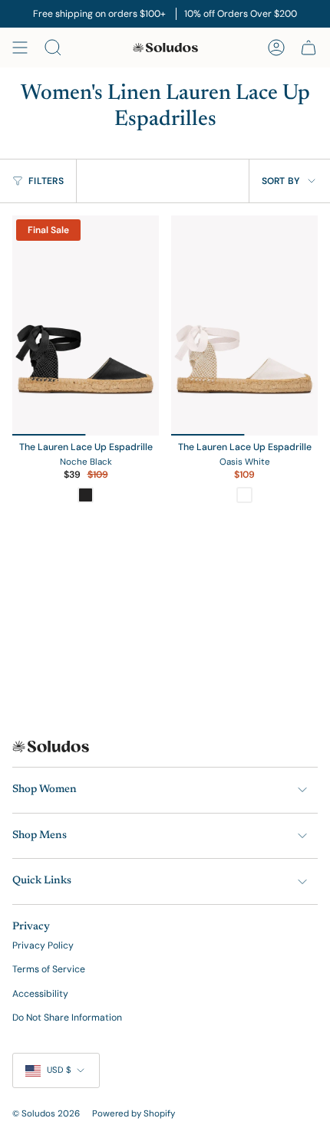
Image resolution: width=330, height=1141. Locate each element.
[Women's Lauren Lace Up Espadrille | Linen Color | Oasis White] (244, 325)
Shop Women (44, 789)
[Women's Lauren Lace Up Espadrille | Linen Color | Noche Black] (85, 325)
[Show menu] (20, 47)
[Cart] (308, 47)
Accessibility (40, 994)
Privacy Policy (43, 945)
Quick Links (41, 881)
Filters (46, 181)
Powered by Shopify (133, 1114)
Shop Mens (39, 835)
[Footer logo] (50, 746)
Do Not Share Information (67, 1017)
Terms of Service (48, 969)
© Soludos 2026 (46, 1114)
